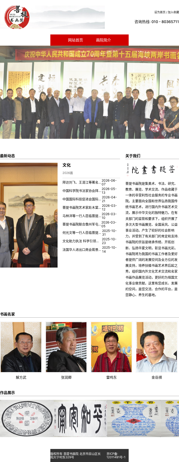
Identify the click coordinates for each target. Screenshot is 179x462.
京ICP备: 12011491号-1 (116, 455)
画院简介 (103, 40)
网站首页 (75, 40)
